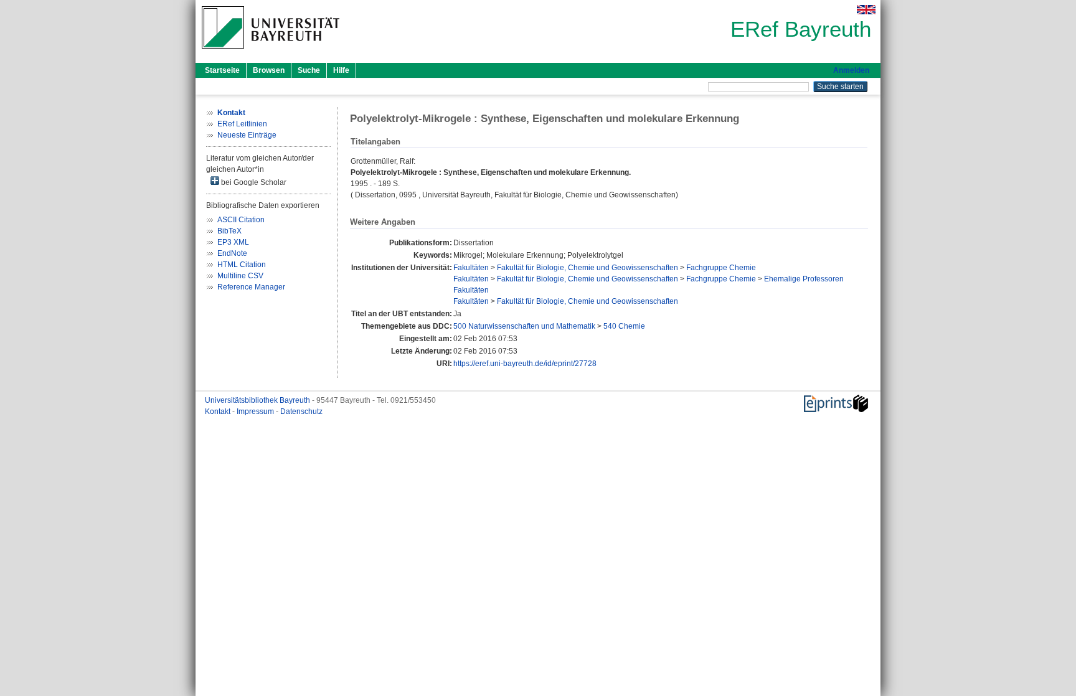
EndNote (232, 253)
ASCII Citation (241, 219)
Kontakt (218, 411)
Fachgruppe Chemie (721, 267)
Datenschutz (301, 411)
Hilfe (341, 70)
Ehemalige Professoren (804, 279)
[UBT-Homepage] (271, 52)
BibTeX (229, 231)
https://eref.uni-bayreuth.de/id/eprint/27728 (525, 363)
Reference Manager (251, 287)
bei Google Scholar (252, 182)
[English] (866, 9)
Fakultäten (471, 267)
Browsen (269, 70)
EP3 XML (233, 242)
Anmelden (851, 70)
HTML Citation (241, 264)
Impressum (256, 411)
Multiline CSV (240, 275)
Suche (309, 70)
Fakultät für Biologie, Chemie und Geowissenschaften (587, 267)
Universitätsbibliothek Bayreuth (258, 400)
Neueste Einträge (246, 135)
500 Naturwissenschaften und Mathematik (524, 326)
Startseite (222, 70)
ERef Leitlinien (242, 124)
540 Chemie (624, 326)
